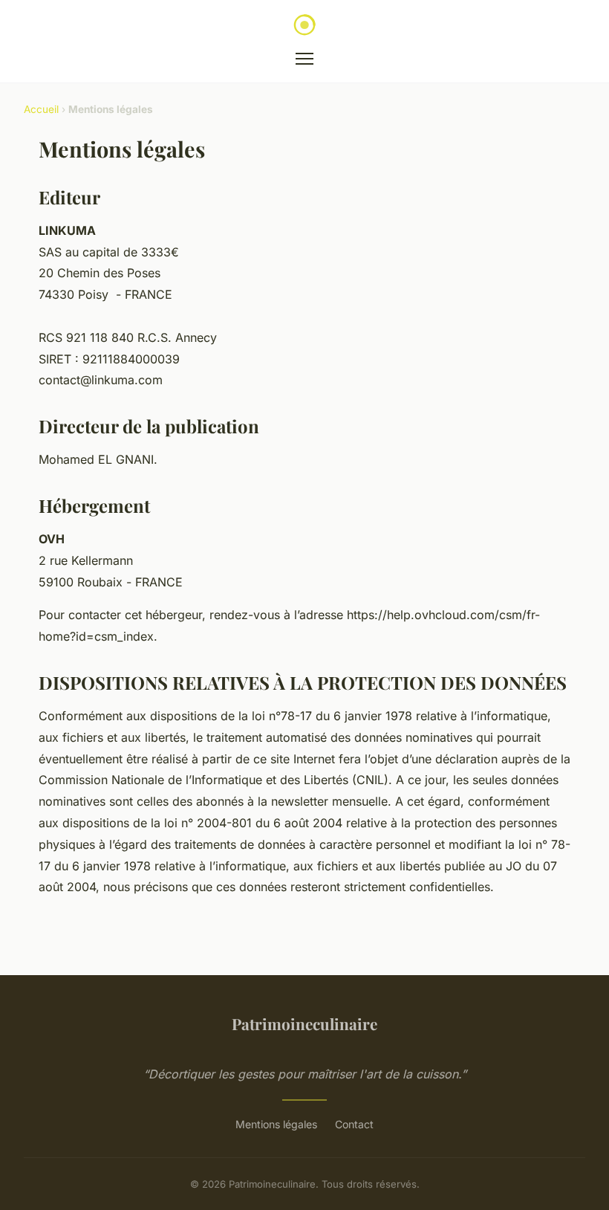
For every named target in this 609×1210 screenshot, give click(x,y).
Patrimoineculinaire (304, 1023)
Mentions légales (276, 1124)
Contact (354, 1124)
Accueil (41, 109)
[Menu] (304, 59)
